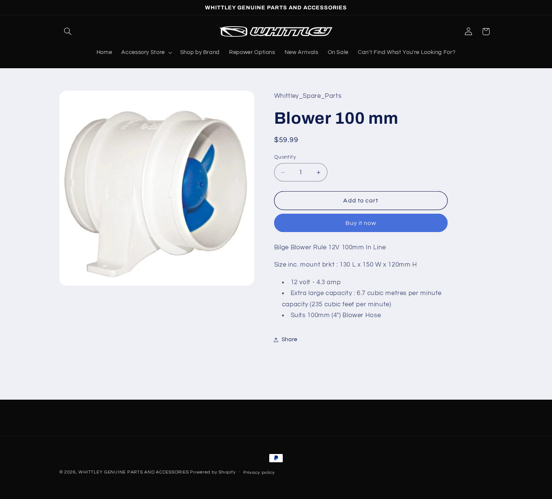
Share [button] (289, 340)
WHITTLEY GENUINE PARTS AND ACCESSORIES (133, 472)
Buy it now (361, 223)
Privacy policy (259, 473)
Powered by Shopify (212, 472)
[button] (68, 31)
